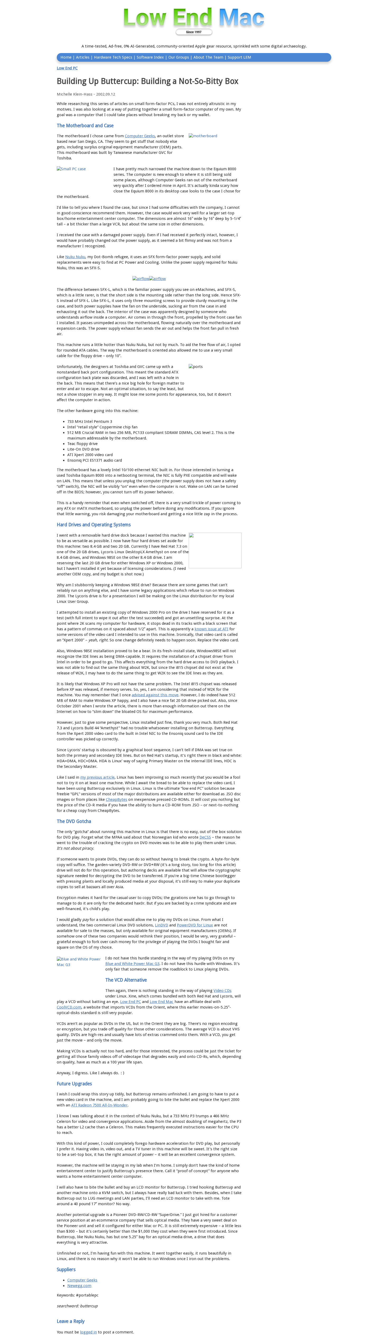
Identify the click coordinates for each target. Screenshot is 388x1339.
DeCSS (205, 837)
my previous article (97, 777)
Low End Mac (161, 1001)
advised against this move (155, 695)
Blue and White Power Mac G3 (132, 963)
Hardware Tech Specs (113, 57)
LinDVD (161, 925)
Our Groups (178, 57)
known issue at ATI (211, 629)
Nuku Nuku (75, 256)
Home (66, 57)
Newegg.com (79, 1285)
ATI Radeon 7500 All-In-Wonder (99, 1105)
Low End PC (67, 68)
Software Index (150, 57)
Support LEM (239, 57)
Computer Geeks (140, 136)
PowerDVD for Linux (195, 925)
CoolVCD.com (69, 1007)
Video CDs (222, 990)
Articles (82, 57)
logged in (88, 1332)
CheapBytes (116, 799)
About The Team (208, 57)
